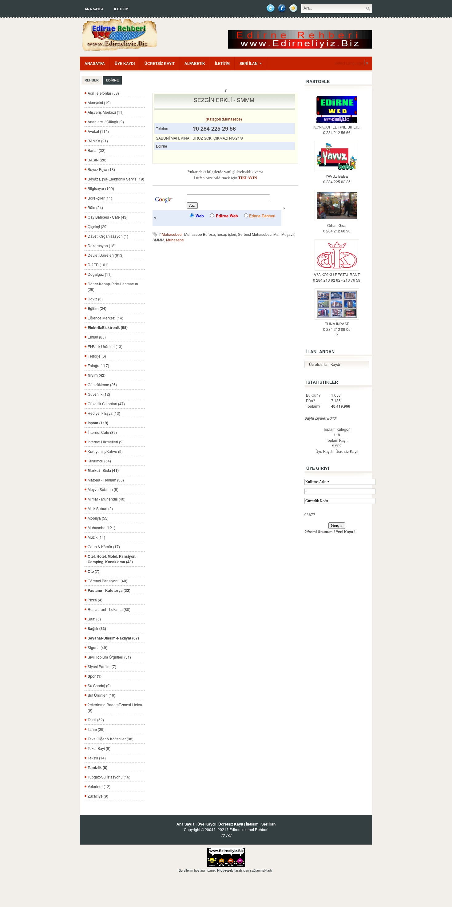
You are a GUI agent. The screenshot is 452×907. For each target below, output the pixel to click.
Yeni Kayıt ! (345, 531)
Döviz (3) (95, 298)
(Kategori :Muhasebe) (224, 118)
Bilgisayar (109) (101, 188)
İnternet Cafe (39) (102, 432)
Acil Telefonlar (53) (103, 93)
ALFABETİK (194, 63)
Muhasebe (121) (101, 527)
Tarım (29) (96, 729)
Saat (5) (94, 618)
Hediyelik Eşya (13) (104, 413)
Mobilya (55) (98, 518)
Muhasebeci (172, 234)
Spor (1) (94, 676)
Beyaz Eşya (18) (101, 169)
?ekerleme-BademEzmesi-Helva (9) (115, 707)
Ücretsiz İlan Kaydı (324, 364)
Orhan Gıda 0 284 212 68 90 (337, 228)
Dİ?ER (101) (98, 264)
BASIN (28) (97, 159)
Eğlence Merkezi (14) (105, 317)
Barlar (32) (96, 150)
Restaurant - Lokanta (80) (109, 609)
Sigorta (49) (97, 647)
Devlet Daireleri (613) (106, 255)
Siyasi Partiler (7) (102, 666)
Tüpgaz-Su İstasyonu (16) (109, 776)
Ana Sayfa (94, 9)
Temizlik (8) (97, 767)
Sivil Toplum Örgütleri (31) (109, 656)
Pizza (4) (95, 599)
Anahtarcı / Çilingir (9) (106, 121)
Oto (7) (93, 571)
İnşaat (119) (98, 423)
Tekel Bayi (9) (99, 748)
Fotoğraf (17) (98, 365)
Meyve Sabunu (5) (103, 489)
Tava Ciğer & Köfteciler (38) (110, 738)
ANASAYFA (95, 63)
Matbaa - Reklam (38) (106, 479)
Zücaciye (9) (98, 795)
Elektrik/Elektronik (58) (108, 327)
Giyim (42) (96, 375)
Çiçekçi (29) (98, 226)
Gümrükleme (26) (102, 384)
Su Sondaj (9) (99, 685)
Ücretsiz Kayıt (346, 451)
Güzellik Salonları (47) (106, 403)
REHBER (92, 80)
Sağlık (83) (97, 628)
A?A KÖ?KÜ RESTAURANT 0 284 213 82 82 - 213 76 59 (336, 277)
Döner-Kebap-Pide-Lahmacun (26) (113, 286)
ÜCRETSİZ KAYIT (160, 63)
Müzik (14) (96, 537)
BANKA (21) (98, 140)
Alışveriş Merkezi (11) (106, 112)
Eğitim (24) (97, 308)
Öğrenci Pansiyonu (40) (107, 580)
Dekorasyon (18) (102, 245)
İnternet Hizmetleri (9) (106, 441)
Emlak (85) (97, 336)
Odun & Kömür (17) (104, 546)
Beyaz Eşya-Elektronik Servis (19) (116, 178)
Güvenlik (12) (99, 394)
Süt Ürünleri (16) (101, 695)
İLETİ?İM (121, 9)
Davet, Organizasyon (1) (108, 236)
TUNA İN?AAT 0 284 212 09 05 (337, 326)
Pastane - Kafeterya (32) (109, 590)
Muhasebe (175, 239)
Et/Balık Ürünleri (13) (105, 346)
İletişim (252, 824)
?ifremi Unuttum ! (319, 531)
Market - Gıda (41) (103, 470)
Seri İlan (268, 824)
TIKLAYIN (247, 178)
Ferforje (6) (97, 355)
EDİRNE (112, 80)
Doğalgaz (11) (100, 274)
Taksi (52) (96, 719)
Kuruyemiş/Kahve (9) (105, 451)
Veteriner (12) (99, 786)
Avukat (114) (98, 131)
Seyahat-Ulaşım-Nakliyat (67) (113, 638)
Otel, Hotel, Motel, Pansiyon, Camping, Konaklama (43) (112, 558)
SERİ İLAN (251, 63)
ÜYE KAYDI (125, 63)
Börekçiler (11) (100, 197)
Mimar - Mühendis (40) (106, 498)
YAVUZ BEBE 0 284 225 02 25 (337, 178)
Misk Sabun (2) (100, 508)
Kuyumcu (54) (99, 460)
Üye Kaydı (324, 451)
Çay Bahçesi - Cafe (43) (108, 217)
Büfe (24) (95, 207)
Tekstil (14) (97, 757)
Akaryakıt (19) (99, 102)
